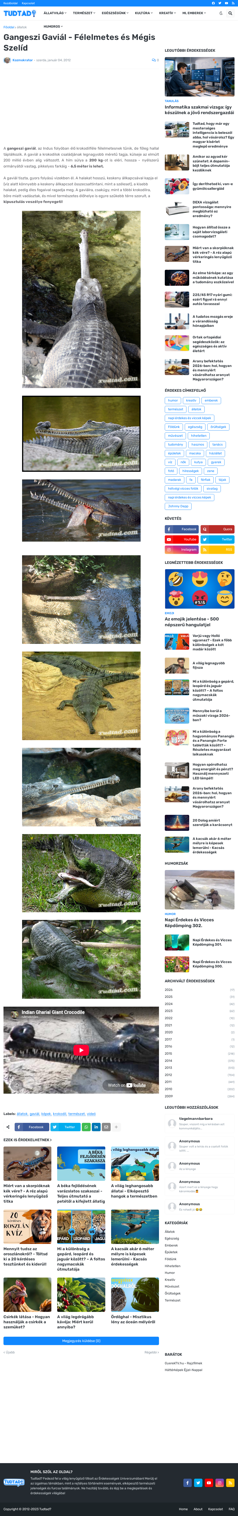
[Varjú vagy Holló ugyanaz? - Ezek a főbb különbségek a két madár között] (177, 642)
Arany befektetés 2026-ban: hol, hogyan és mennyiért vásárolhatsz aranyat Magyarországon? (212, 370)
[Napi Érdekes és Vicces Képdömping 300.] (177, 964)
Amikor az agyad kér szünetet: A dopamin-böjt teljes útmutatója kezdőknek (211, 163)
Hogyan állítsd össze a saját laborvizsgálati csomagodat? (211, 231)
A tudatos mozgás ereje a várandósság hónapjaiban (213, 321)
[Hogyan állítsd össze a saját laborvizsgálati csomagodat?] (177, 232)
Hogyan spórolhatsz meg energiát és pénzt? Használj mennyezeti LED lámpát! (213, 771)
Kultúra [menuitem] (142, 13)
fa (190, 480)
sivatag (212, 489)
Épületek (171, 1252)
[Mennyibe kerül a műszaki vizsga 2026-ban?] (177, 716)
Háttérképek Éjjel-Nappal (183, 1370)
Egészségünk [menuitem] (114, 13)
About (198, 1509)
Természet (172, 1300)
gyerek (216, 462)
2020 (200, 1032)
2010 (200, 1089)
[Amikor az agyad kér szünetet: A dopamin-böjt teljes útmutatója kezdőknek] (177, 162)
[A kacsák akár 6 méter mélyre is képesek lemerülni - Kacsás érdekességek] (135, 1227)
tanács (217, 444)
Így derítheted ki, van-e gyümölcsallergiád (213, 186)
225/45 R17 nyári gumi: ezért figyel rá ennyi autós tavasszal (212, 299)
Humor (170, 1273)
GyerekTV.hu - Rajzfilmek (183, 1363)
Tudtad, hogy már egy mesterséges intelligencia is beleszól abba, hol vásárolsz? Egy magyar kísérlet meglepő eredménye (213, 135)
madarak (174, 480)
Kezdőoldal (10, 3)
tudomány (175, 444)
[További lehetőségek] (116, 1127)
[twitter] (219, 3)
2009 (200, 1096)
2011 (200, 1082)
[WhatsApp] (86, 1127)
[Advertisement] (81, 107)
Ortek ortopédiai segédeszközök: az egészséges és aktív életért (210, 344)
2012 (200, 1075)
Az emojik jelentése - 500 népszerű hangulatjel (192, 621)
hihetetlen (198, 436)
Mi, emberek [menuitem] (192, 13)
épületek (174, 453)
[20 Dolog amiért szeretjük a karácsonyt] (177, 823)
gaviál (34, 1114)
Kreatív (170, 1280)
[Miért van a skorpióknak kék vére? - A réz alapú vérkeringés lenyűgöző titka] (27, 1164)
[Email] (106, 1127)
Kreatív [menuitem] (166, 13)
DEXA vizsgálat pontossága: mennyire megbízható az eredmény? (212, 209)
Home (183, 1509)
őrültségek (218, 427)
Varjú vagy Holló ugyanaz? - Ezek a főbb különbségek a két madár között (212, 643)
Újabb (10, 1352)
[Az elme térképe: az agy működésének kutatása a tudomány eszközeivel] (177, 278)
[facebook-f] (187, 1483)
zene (210, 471)
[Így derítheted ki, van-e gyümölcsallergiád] (177, 186)
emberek (211, 400)
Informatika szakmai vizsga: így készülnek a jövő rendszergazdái (199, 110)
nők (183, 462)
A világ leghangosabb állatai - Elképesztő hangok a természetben (134, 1190)
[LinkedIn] (96, 1127)
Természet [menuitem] (83, 13)
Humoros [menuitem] (52, 27)
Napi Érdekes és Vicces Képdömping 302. (189, 922)
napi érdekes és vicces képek (189, 497)
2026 (200, 990)
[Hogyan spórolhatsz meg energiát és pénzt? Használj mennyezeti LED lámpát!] (177, 770)
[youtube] (226, 3)
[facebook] (213, 3)
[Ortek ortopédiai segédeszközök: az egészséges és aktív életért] (177, 343)
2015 (200, 1054)
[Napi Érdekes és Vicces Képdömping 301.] (177, 943)
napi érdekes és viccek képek (189, 418)
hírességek (190, 471)
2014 (200, 1061)
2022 (200, 1018)
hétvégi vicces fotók (183, 489)
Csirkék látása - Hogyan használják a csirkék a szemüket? (26, 1321)
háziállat (215, 453)
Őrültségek (173, 1293)
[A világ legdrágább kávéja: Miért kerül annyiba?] (81, 1295)
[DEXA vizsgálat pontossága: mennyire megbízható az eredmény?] (177, 208)
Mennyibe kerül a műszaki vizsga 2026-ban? (211, 715)
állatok (22, 27)
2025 (200, 997)
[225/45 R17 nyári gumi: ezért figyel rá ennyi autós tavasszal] (177, 300)
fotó (171, 471)
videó (91, 1114)
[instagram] (219, 1483)
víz (170, 462)
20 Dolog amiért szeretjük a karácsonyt (212, 822)
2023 (200, 1011)
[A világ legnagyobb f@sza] (177, 666)
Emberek (171, 1245)
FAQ (232, 1509)
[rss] (233, 3)
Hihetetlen (172, 1266)
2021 (200, 1025)
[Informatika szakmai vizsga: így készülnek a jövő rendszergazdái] (200, 76)
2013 (200, 1068)
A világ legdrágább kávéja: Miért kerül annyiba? (75, 1321)
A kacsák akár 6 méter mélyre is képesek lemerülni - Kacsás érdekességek (132, 1256)
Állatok (170, 1232)
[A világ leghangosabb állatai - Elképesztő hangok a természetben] (135, 1164)
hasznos (198, 444)
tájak (222, 480)
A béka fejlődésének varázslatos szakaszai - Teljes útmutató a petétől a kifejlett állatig (81, 1193)
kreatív (191, 400)
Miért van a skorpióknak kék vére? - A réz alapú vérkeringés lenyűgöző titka (26, 1193)
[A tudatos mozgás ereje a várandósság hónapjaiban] (177, 321)
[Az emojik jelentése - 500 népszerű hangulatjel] (200, 589)
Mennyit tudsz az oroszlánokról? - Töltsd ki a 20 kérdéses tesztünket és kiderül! (25, 1256)
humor (173, 400)
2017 (200, 1039)
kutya (198, 462)
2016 (200, 1046)
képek (46, 1114)
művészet (175, 436)
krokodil (59, 1114)
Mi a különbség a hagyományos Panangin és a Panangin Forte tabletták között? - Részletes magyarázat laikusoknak (213, 742)
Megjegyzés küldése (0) (81, 1341)
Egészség (172, 1238)
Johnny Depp (178, 506)
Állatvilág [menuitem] (54, 13)
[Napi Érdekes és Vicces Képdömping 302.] (200, 889)
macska (195, 453)
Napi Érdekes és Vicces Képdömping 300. (212, 964)
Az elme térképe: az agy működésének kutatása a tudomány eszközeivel (213, 277)
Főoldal (8, 27)
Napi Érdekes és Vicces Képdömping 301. (212, 942)
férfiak (205, 480)
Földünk (174, 427)
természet (76, 1114)
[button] (221, 13)
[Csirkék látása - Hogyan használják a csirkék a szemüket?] (27, 1295)
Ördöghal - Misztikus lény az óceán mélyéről (133, 1319)
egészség (195, 427)
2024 (200, 1004)
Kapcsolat (28, 3)
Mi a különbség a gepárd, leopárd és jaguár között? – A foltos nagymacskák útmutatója (81, 1259)
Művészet (172, 1286)
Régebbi (151, 1352)
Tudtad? (45, 1509)
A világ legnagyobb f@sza (209, 665)
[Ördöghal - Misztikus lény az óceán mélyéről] (135, 1295)
